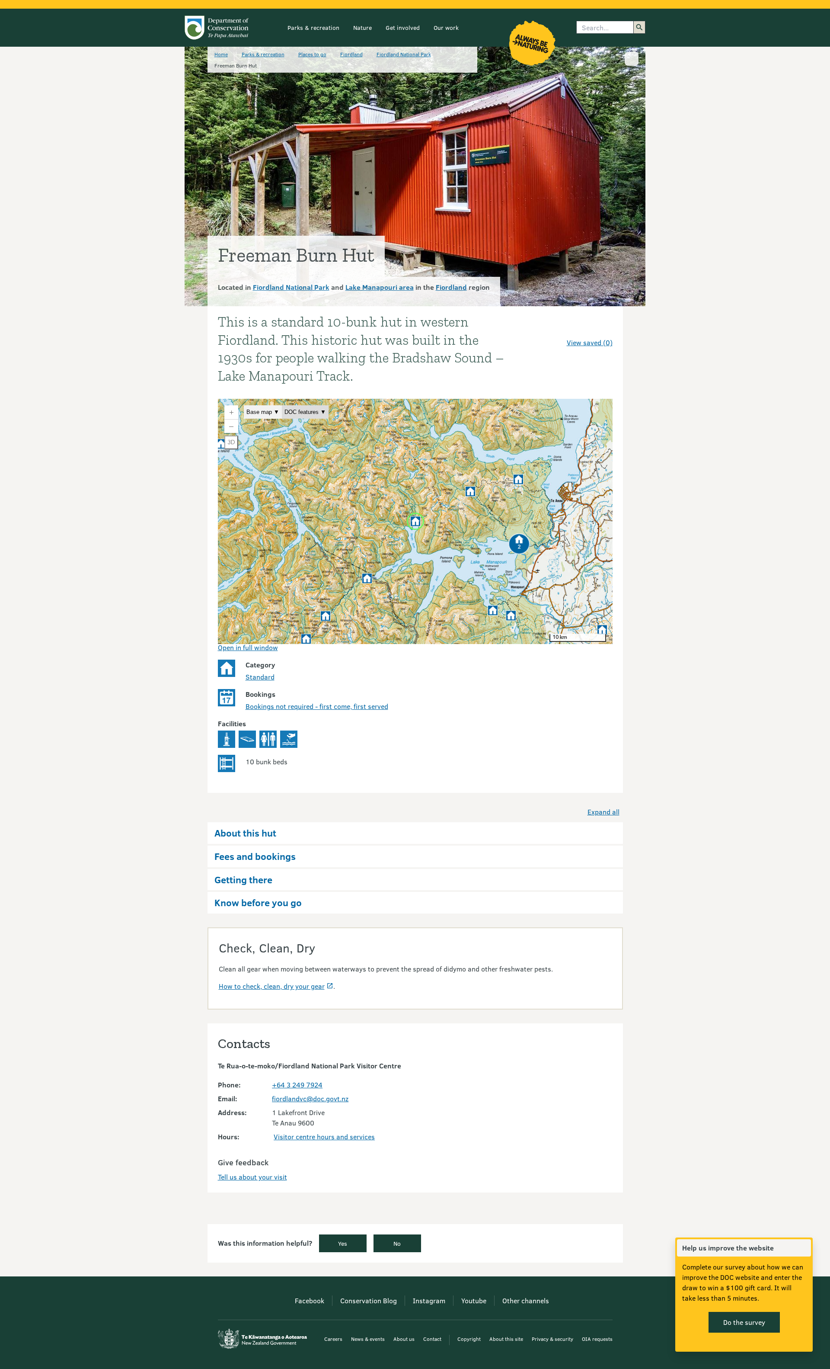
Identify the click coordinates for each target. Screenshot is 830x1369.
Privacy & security (552, 1338)
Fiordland (351, 54)
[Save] (602, 327)
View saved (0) (590, 342)
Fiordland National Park (404, 54)
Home (221, 54)
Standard (260, 676)
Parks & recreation (313, 27)
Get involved (403, 27)
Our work (446, 27)
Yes (342, 1243)
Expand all (603, 811)
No (397, 1243)
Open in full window (248, 647)
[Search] (639, 27)
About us (404, 1338)
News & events (368, 1338)
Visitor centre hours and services (324, 1136)
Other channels (525, 1300)
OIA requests (597, 1338)
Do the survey (744, 1322)
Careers (333, 1338)
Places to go (312, 54)
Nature (362, 27)
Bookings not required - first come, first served (317, 706)
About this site (506, 1338)
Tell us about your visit (252, 1176)
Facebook (309, 1300)
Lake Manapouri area (379, 287)
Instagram (429, 1300)
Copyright (469, 1338)
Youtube (473, 1300)
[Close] (804, 1248)
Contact (432, 1338)
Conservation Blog (368, 1300)
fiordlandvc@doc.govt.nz (310, 1098)
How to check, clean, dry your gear (272, 986)
